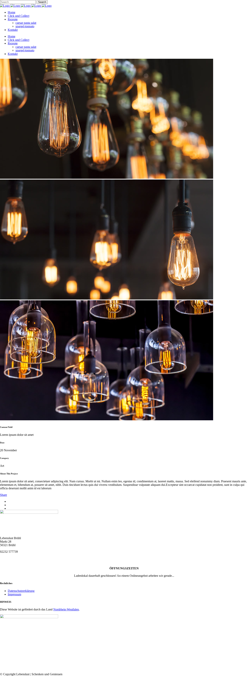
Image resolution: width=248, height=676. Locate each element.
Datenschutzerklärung (21, 590)
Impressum (14, 594)
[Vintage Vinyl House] (106, 177)
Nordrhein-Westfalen (66, 609)
